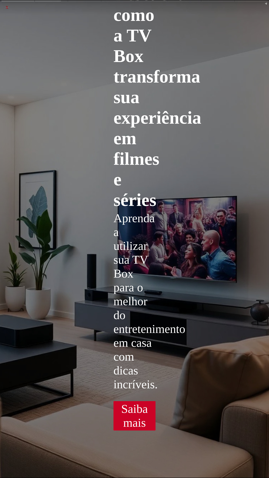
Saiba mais (134, 415)
